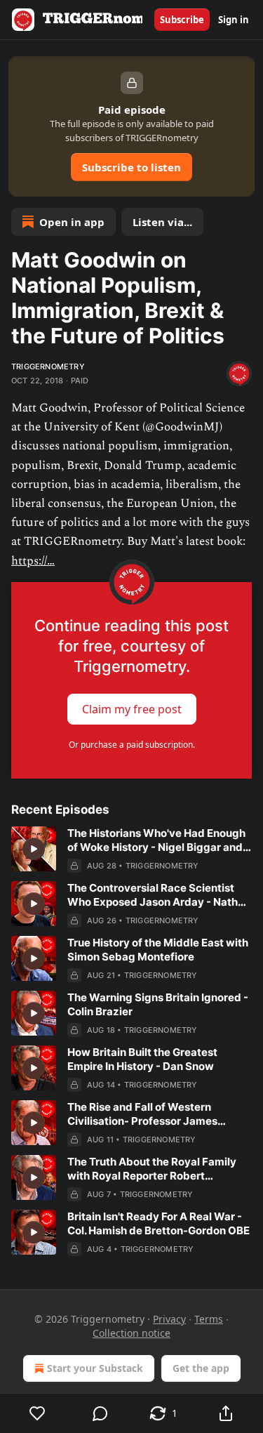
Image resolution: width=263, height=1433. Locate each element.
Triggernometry (48, 366)
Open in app (71, 222)
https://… (33, 561)
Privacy (169, 1319)
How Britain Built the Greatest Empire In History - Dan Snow (142, 1059)
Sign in (233, 19)
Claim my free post (132, 708)
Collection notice (131, 1333)
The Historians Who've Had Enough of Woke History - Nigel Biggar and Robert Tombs (156, 840)
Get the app (201, 1368)
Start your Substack (95, 1368)
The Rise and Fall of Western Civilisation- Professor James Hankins (142, 1114)
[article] (131, 849)
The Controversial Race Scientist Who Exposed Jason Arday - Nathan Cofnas (158, 895)
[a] (33, 849)
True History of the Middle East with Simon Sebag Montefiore (157, 949)
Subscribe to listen (131, 167)
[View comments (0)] (101, 1413)
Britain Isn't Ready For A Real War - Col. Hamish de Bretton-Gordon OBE (158, 1223)
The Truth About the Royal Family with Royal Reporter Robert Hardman (151, 1169)
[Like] (37, 1413)
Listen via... (162, 222)
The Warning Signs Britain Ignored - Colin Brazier (157, 1004)
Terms (208, 1319)
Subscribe (182, 19)
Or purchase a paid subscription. (132, 745)
